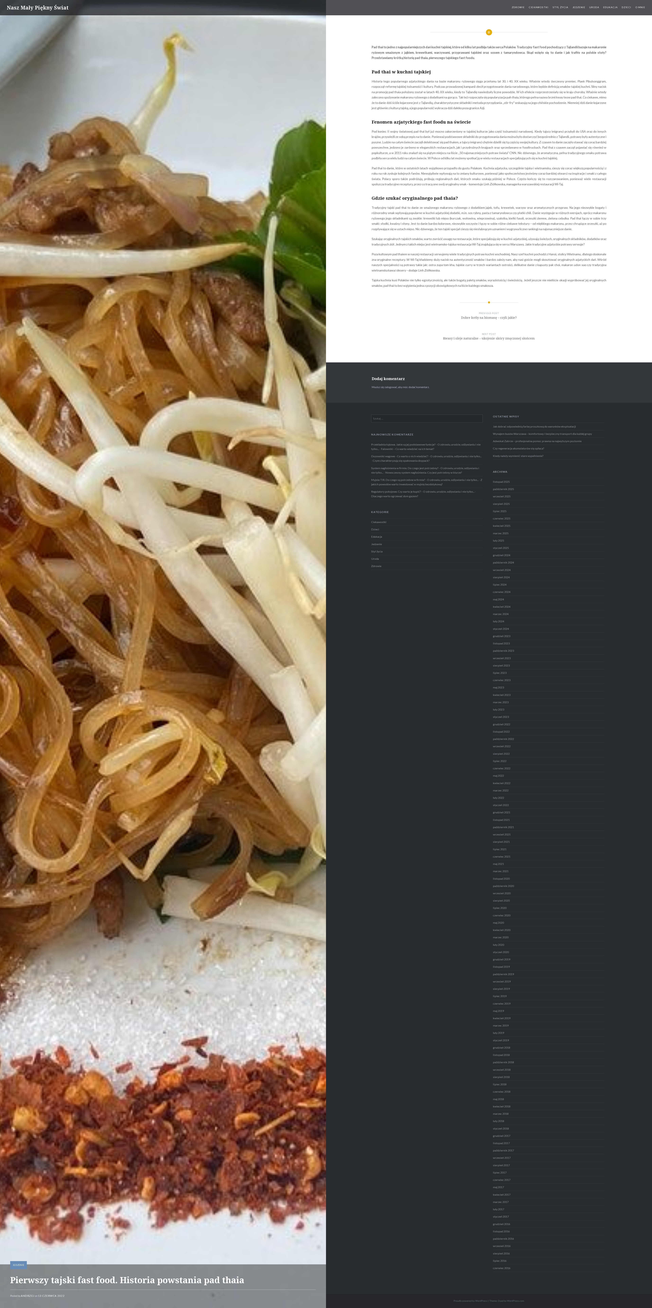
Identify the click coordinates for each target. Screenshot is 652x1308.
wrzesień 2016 (502, 1245)
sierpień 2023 (501, 665)
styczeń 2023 (501, 716)
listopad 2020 (501, 878)
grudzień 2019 (501, 959)
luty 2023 (498, 709)
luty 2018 (498, 1121)
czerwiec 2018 (501, 1091)
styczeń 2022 (501, 805)
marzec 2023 (501, 702)
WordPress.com (515, 1300)
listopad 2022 (501, 731)
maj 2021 (498, 863)
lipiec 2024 (499, 584)
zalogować (390, 387)
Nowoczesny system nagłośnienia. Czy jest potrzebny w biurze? (423, 472)
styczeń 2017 (501, 1216)
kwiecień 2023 (501, 694)
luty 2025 (498, 540)
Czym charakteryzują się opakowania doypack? (401, 460)
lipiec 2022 (499, 761)
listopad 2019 (501, 966)
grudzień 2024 (501, 555)
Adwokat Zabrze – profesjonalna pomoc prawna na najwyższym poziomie (537, 441)
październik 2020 (503, 885)
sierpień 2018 (501, 1077)
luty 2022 (498, 797)
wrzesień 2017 (502, 1157)
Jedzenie (579, 7)
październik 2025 (503, 489)
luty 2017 (498, 1209)
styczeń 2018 (501, 1128)
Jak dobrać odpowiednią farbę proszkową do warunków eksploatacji (534, 426)
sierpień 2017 (501, 1165)
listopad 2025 (501, 481)
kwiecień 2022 (501, 783)
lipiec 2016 (499, 1260)
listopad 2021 (501, 819)
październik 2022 (503, 738)
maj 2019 (498, 1010)
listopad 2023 (501, 643)
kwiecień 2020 (501, 929)
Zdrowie (518, 7)
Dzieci (626, 7)
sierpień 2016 (501, 1253)
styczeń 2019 (501, 1040)
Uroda (594, 7)
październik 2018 (503, 1062)
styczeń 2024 (501, 628)
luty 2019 (498, 1032)
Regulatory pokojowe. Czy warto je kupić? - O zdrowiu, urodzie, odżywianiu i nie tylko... (422, 491)
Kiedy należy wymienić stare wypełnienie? (518, 455)
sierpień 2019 (501, 988)
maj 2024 (498, 599)
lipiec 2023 (499, 672)
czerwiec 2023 (501, 680)
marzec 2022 (501, 790)
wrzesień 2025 (502, 496)
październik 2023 (503, 650)
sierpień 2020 (501, 900)
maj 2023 (498, 687)
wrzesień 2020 (502, 893)
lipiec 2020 (499, 907)
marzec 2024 (501, 613)
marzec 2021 (501, 871)
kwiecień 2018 (501, 1106)
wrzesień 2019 (502, 981)
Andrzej (27, 1295)
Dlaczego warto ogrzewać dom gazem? (394, 496)
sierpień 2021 (501, 841)
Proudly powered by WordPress (470, 1300)
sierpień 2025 (501, 503)
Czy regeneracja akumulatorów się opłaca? (518, 448)
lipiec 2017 (499, 1172)
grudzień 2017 (501, 1135)
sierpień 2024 (501, 577)
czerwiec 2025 (501, 518)
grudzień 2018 (501, 1047)
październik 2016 (503, 1238)
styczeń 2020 (501, 952)
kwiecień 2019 (501, 1018)
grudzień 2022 (501, 724)
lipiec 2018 (499, 1084)
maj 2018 (498, 1099)
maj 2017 (498, 1187)
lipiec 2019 (499, 996)
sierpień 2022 (501, 753)
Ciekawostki (538, 7)
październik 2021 (503, 827)
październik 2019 (503, 974)
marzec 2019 (501, 1025)
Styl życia (560, 7)
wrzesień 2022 (502, 746)
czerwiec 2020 (501, 915)
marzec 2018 (501, 1113)
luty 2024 (498, 621)
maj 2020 (498, 922)
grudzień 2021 (501, 812)
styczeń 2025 (501, 547)
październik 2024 (503, 562)
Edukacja (610, 7)
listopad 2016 (501, 1231)
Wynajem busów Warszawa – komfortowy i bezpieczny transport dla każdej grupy (542, 433)
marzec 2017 (501, 1201)
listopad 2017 (501, 1143)
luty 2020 (498, 944)
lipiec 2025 (499, 511)
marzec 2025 (501, 533)
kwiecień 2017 (501, 1194)
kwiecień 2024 (501, 606)
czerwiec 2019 (501, 1003)
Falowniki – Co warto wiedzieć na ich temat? (407, 448)
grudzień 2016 (501, 1224)
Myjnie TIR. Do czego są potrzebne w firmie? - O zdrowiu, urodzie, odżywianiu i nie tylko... (424, 479)
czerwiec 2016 (501, 1268)
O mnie (640, 7)
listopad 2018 (501, 1054)
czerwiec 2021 (501, 856)
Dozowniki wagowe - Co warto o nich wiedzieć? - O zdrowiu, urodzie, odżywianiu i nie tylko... (426, 456)
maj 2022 (498, 775)
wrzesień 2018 (502, 1069)
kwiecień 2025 (501, 525)
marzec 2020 (501, 937)
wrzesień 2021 (502, 834)
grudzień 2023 (501, 636)
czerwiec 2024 (501, 591)
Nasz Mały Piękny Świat (38, 7)
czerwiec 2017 (501, 1179)
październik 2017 (503, 1150)
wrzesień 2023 (502, 658)
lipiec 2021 (499, 849)
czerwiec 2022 (501, 768)
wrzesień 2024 (502, 569)
